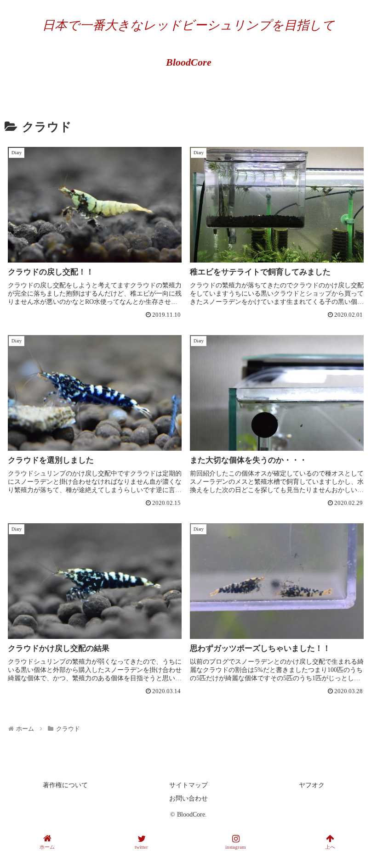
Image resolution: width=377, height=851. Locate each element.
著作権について (65, 785)
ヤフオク (312, 785)
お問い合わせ (188, 798)
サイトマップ (188, 785)
